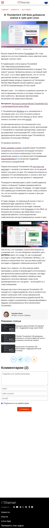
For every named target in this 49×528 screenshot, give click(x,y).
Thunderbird (29, 54)
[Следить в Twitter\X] (23, 507)
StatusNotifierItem (8, 159)
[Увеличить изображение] (24, 34)
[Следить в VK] (26, 507)
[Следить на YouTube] (17, 507)
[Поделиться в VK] (14, 359)
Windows (20, 111)
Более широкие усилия (11, 148)
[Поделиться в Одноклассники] (34, 360)
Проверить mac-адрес (12, 525)
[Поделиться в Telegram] (20, 359)
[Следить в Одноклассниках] (29, 507)
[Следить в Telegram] (20, 507)
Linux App (6, 521)
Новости (5, 512)
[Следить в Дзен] (32, 507)
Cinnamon (29, 209)
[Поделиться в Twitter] (27, 359)
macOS (28, 119)
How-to (4, 516)
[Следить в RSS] (14, 507)
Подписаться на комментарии (16, 403)
